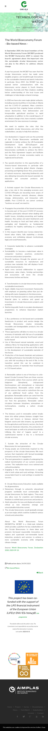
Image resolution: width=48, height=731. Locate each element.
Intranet (31, 713)
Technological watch (29, 27)
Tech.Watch (25, 710)
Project (18, 707)
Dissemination (37, 707)
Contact (40, 713)
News (15, 710)
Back (40, 572)
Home (18, 27)
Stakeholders (38, 710)
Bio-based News (13, 568)
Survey (26, 707)
